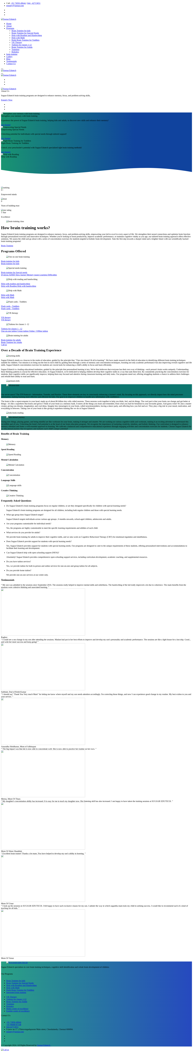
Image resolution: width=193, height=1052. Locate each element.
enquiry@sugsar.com (15, 5)
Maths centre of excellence (17, 1009)
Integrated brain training (16, 992)
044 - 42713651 (33, 3)
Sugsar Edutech (44, 1045)
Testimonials (11, 61)
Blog (8, 59)
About (9, 26)
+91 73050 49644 (18, 3)
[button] (2, 68)
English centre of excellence (18, 1011)
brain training (11, 54)
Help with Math (18, 38)
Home (8, 23)
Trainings (15, 49)
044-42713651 (12, 1027)
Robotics (15, 52)
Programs (10, 28)
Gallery (9, 56)
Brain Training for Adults (22, 47)
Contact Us (11, 64)
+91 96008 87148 (13, 1024)
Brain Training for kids (21, 31)
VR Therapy (17, 42)
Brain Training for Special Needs (25, 33)
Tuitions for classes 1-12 (22, 45)
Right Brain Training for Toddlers (25, 40)
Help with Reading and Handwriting (27, 35)
